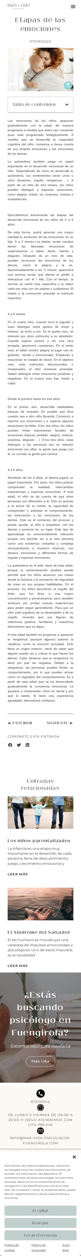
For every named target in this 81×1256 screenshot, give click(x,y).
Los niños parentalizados (39, 841)
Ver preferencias (40, 1235)
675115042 (40, 1102)
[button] (74, 1157)
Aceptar (40, 1210)
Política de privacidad (39, 1247)
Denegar (40, 1223)
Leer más (18, 874)
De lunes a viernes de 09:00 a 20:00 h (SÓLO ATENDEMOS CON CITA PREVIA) (40, 1120)
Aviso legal (66, 1247)
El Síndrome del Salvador (39, 932)
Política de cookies (11, 1247)
